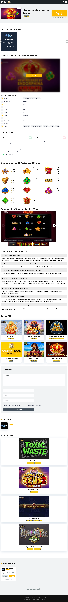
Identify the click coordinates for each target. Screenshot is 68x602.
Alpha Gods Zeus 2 (34, 489)
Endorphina (26, 16)
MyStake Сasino (9, 39)
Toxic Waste (34, 461)
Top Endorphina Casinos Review (31, 98)
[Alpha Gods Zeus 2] (34, 487)
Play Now (12, 576)
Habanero (11, 360)
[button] (54, 225)
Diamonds (26, 126)
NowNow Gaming (38, 520)
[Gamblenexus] (6, 1)
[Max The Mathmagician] (56, 334)
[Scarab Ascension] (34, 516)
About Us (40, 597)
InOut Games (11, 338)
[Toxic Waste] (34, 459)
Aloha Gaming (30, 549)
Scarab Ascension (34, 518)
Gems (51, 126)
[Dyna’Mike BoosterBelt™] (34, 545)
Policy (24, 599)
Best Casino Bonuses (11, 29)
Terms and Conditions (37, 599)
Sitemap (43, 599)
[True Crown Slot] (56, 356)
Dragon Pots (11, 336)
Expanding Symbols (36, 126)
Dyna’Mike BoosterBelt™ (34, 547)
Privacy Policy (28, 599)
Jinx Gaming (38, 463)
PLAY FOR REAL (59, 13)
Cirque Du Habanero (11, 358)
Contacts (44, 597)
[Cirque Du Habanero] (11, 356)
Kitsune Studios (61, 338)
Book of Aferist (34, 358)
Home (2, 24)
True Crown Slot (56, 358)
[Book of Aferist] (34, 356)
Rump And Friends (34, 336)
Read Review (5, 576)
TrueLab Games (34, 360)
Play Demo (34, 75)
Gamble (46, 126)
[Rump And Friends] (34, 334)
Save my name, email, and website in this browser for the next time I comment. (22, 405)
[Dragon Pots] (11, 334)
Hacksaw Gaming (52, 338)
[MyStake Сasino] (4, 428)
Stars (57, 126)
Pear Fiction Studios (34, 491)
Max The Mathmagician (56, 336)
